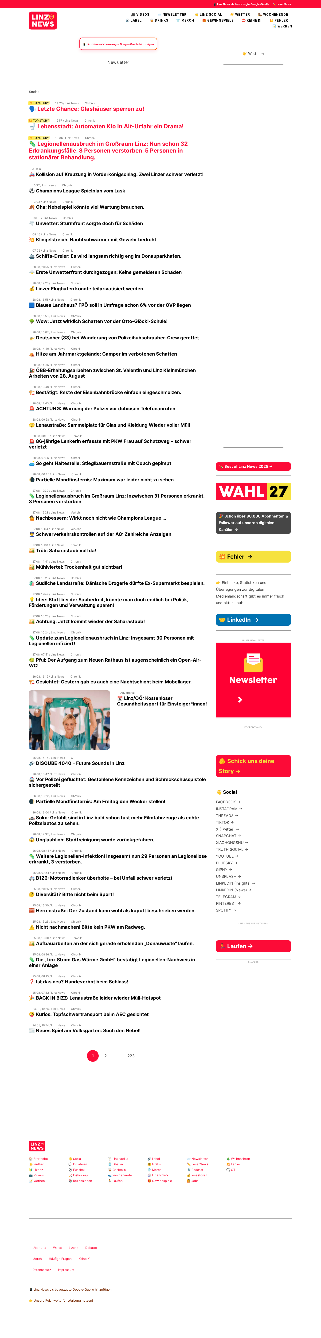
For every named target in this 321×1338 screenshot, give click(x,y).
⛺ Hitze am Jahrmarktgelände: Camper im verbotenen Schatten (103, 354)
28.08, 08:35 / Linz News (48, 436)
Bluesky (103, 92)
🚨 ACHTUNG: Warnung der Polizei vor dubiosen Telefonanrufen (102, 408)
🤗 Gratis (154, 1164)
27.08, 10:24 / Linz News (48, 632)
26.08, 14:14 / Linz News (48, 757)
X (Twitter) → (227, 829)
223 (132, 1055)
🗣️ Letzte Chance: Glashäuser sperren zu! (86, 108)
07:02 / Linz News (44, 250)
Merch (37, 1259)
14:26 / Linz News (67, 103)
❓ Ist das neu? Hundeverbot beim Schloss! (78, 982)
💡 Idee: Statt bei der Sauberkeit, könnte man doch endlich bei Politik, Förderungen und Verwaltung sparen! (108, 602)
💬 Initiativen (77, 1164)
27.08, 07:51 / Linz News (48, 654)
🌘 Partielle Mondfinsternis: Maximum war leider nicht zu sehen (101, 480)
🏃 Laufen (115, 1181)
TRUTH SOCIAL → (232, 849)
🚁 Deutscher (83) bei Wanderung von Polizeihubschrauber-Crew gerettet (114, 338)
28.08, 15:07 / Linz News (48, 332)
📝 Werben (37, 1181)
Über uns (39, 1248)
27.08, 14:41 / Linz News (48, 561)
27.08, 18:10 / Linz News (48, 545)
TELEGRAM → (228, 896)
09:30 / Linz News (44, 218)
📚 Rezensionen (80, 1181)
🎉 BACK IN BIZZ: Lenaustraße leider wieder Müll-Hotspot (95, 998)
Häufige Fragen (60, 1259)
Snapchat (88, 92)
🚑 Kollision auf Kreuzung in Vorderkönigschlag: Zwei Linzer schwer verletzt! (116, 174)
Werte (57, 1248)
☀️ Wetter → (253, 53)
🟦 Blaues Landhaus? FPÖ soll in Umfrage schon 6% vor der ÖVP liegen (110, 305)
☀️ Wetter (240, 14)
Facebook (51, 92)
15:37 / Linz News (44, 185)
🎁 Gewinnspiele (218, 20)
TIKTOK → (225, 822)
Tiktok (81, 92)
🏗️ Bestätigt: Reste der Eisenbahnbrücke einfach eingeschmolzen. (105, 392)
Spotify (96, 92)
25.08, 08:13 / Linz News (48, 976)
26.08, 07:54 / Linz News (48, 872)
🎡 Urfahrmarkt (158, 1175)
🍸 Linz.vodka (118, 1159)
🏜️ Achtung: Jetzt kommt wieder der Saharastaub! (87, 621)
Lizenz (73, 1248)
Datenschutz (41, 1270)
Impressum (66, 1270)
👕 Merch (185, 20)
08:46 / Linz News (44, 234)
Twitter (73, 92)
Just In (36, 169)
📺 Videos (36, 1175)
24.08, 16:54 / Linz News (48, 1025)
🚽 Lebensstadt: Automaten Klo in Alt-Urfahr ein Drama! (106, 126)
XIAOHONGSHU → (232, 842)
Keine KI (84, 1259)
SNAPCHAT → (228, 835)
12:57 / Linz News (66, 120)
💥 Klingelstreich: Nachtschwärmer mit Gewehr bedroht (92, 239)
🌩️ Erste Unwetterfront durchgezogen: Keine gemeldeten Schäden (105, 272)
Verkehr (76, 512)
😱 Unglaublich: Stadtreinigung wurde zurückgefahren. (91, 840)
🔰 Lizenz (36, 1170)
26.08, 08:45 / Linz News (48, 850)
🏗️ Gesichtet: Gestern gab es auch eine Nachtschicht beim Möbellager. (110, 682)
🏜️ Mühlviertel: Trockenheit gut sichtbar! (75, 567)
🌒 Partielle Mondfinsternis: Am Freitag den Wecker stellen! (97, 801)
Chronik (90, 103)
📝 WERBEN (282, 26)
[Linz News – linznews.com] (43, 20)
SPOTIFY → (226, 910)
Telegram (92, 1206)
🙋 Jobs (193, 1181)
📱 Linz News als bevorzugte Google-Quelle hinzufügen (70, 1289)
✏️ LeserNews (282, 4)
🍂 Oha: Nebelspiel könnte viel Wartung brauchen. (86, 207)
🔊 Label (133, 20)
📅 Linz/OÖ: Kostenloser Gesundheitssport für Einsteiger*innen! (162, 701)
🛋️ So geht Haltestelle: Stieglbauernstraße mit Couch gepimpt (100, 463)
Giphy (84, 1206)
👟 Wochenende (120, 1175)
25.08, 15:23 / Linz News (48, 921)
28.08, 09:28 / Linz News (48, 419)
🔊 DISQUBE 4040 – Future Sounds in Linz (77, 763)
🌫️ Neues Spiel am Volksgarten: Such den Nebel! (85, 1030)
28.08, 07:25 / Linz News (48, 458)
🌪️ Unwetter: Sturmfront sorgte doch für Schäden (86, 223)
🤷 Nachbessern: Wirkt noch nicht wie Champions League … (97, 518)
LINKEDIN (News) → (234, 890)
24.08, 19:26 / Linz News (48, 1009)
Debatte (91, 1248)
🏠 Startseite (38, 1159)
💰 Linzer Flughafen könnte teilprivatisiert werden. (87, 288)
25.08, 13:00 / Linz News (48, 938)
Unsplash (99, 1206)
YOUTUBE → (227, 856)
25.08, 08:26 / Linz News (48, 954)
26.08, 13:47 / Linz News (48, 774)
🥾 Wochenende (273, 14)
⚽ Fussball (76, 1170)
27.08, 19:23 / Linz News (48, 512)
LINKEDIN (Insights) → (235, 883)
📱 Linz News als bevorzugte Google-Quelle (241, 4)
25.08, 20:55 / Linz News (48, 889)
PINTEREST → (228, 903)
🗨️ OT (230, 1170)
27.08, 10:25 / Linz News (48, 616)
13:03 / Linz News (44, 201)
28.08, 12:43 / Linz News (48, 403)
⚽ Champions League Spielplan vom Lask (77, 191)
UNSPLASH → (228, 876)
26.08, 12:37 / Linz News (48, 834)
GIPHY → (224, 869)
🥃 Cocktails (117, 1170)
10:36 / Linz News (67, 138)
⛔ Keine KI (252, 20)
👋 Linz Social (208, 14)
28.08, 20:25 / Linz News (48, 267)
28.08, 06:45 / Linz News (48, 474)
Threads (58, 92)
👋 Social (75, 1159)
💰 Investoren (197, 1175)
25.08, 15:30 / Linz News (48, 905)
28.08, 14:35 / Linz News (48, 365)
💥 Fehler (279, 20)
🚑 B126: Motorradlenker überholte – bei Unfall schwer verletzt (100, 878)
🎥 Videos (140, 14)
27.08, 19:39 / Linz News (48, 490)
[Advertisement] (118, 1095)
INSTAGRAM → (229, 808)
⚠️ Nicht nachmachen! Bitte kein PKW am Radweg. (87, 927)
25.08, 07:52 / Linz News (48, 992)
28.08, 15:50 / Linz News (48, 316)
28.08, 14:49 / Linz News (48, 348)
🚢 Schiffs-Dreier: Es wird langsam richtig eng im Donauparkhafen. (105, 256)
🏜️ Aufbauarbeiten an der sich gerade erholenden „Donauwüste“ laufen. (111, 943)
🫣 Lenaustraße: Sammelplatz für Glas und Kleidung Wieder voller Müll (109, 425)
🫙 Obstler (115, 1164)
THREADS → (227, 815)
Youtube (66, 92)
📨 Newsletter (172, 14)
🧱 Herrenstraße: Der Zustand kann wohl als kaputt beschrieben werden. (112, 910)
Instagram (43, 92)
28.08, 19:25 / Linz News (48, 283)
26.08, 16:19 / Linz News (48, 676)
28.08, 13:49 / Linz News (48, 387)
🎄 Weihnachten (238, 1159)
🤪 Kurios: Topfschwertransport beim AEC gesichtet (89, 1014)
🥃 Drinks (159, 20)
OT (73, 757)
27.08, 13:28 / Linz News (48, 578)
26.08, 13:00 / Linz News (48, 812)
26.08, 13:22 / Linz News (48, 796)
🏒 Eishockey (78, 1175)
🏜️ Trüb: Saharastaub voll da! (62, 550)
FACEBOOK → (228, 802)
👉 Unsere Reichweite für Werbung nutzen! (61, 1300)
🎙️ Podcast (195, 1170)
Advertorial (127, 692)
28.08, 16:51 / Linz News (48, 299)
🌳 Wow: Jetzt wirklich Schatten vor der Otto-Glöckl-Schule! (98, 321)
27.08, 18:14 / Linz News (48, 529)
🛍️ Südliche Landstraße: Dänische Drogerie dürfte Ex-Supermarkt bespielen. (117, 583)
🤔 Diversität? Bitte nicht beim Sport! (71, 894)
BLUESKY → (227, 863)
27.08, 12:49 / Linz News (48, 594)
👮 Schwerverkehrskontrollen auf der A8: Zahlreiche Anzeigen (100, 534)
